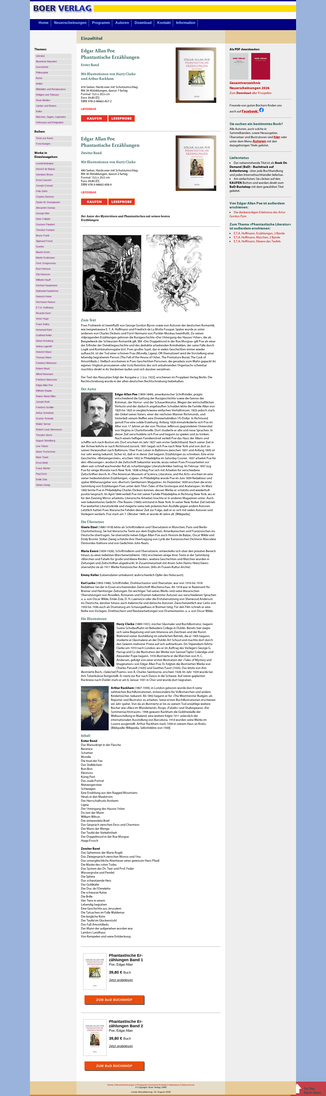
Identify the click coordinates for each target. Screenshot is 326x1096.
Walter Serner (43, 424)
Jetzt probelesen (121, 980)
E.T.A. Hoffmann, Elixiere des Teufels (257, 241)
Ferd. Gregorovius (46, 263)
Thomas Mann (43, 357)
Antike (39, 83)
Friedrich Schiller (45, 407)
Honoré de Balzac (45, 169)
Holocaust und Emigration (49, 122)
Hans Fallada (43, 219)
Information (185, 23)
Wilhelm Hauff (43, 279)
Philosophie (42, 72)
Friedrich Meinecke (46, 363)
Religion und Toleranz (47, 94)
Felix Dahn (41, 191)
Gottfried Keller (44, 335)
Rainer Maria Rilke (46, 396)
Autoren (122, 23)
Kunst (39, 78)
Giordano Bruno (44, 174)
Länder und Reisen (46, 105)
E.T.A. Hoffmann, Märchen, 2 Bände (257, 237)
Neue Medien (43, 100)
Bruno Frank (42, 235)
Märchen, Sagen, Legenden (51, 117)
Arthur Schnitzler (45, 413)
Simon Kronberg (44, 340)
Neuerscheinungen (70, 23)
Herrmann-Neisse (45, 302)
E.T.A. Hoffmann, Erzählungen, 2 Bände (259, 233)
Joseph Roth (43, 401)
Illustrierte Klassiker (46, 61)
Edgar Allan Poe (44, 385)
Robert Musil (42, 368)
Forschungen (43, 143)
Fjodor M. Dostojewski (48, 202)
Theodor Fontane (45, 230)
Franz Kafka (42, 324)
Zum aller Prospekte (250, 93)
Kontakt (164, 23)
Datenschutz (188, 1085)
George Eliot (42, 213)
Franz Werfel (43, 468)
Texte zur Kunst (44, 138)
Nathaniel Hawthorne (47, 291)
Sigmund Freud (44, 241)
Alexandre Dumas (45, 207)
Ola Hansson (43, 274)
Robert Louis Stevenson (49, 429)
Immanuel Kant (44, 329)
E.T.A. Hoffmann (44, 307)
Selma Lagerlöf (44, 346)
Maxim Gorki (43, 252)
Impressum (174, 1085)
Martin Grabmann (45, 257)
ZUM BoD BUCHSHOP (114, 1000)
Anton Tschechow (45, 451)
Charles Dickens (45, 196)
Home (44, 23)
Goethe (40, 246)
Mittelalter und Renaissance (51, 89)
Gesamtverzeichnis (245, 83)
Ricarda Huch (43, 313)
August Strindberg (45, 440)
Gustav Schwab (44, 418)
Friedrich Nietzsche (46, 379)
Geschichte (42, 67)
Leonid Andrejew (44, 163)
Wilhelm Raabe (44, 390)
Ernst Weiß (42, 462)
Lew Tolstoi (42, 446)
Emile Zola (41, 479)
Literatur (40, 56)
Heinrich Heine (44, 296)
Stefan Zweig (43, 485)
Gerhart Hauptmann (46, 285)
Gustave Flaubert (45, 224)
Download (143, 23)
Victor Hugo (42, 318)
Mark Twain (42, 457)
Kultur (39, 111)
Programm (101, 23)
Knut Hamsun (43, 268)
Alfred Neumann (44, 374)
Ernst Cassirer (44, 180)
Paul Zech (41, 474)
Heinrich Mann (43, 352)
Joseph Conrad (44, 185)
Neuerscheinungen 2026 (249, 88)
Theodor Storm (44, 435)
